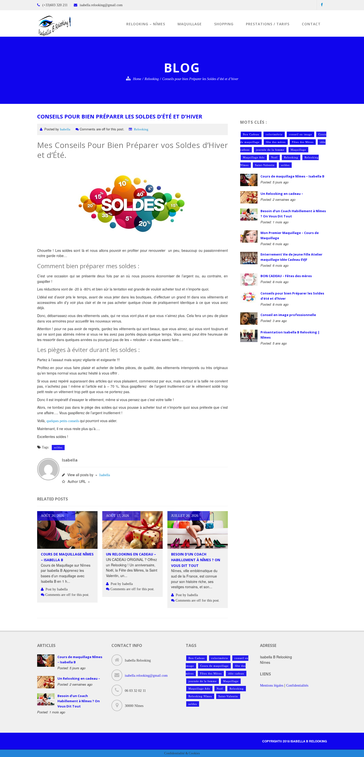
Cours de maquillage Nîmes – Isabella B (292, 176)
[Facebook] (322, 5)
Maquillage (190, 24)
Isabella (65, 129)
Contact (311, 24)
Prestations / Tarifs (267, 24)
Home (137, 79)
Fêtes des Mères (302, 142)
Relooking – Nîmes (145, 24)
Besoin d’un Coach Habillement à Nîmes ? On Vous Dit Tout (195, 560)
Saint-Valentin (265, 165)
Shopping (224, 24)
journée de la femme (270, 149)
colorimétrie (274, 134)
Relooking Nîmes (200, 696)
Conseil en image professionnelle (288, 315)
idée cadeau (236, 673)
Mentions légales (271, 685)
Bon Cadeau (251, 134)
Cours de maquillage (214, 665)
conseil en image (300, 134)
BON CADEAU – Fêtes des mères (286, 276)
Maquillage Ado (254, 157)
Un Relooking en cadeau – (131, 554)
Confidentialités (297, 685)
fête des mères (276, 142)
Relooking (152, 79)
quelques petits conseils (63, 421)
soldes (58, 447)
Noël (274, 157)
